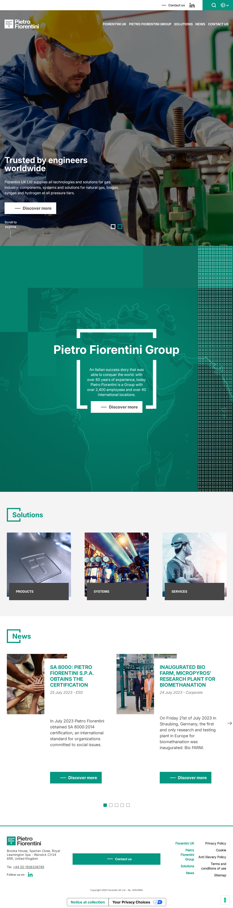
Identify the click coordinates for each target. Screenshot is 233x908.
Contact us (218, 24)
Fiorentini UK (114, 24)
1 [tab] (113, 226)
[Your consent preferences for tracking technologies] (225, 900)
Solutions (183, 24)
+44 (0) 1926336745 (28, 867)
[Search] (214, 5)
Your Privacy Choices (131, 902)
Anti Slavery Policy (212, 857)
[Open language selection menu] (224, 5)
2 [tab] (120, 226)
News (200, 24)
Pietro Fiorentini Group (150, 24)
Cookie (221, 850)
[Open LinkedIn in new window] (192, 5)
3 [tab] (116, 805)
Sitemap (220, 875)
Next (229, 724)
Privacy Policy (215, 843)
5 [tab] (128, 805)
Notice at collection (88, 902)
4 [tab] (122, 805)
